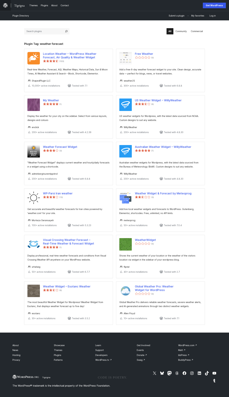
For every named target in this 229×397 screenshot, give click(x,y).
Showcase (59, 345)
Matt (182, 350)
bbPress (183, 355)
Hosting (16, 355)
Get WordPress (214, 5)
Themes (58, 350)
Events (140, 350)
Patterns (58, 360)
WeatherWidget (145, 240)
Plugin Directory (20, 15)
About (15, 345)
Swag (141, 360)
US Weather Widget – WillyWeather (158, 100)
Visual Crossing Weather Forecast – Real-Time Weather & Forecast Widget (68, 241)
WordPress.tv (103, 360)
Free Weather (144, 53)
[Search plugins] (66, 31)
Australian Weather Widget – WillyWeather (163, 146)
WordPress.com (187, 345)
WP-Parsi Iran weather (58, 193)
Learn (98, 345)
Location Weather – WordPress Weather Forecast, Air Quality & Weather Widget (69, 55)
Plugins (57, 355)
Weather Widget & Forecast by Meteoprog (163, 193)
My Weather (51, 100)
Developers (101, 355)
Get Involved (143, 345)
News (15, 350)
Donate (142, 355)
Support (99, 350)
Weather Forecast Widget (60, 146)
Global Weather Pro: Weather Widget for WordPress (154, 288)
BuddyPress (185, 360)
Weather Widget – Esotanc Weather (67, 286)
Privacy (16, 360)
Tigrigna (46, 377)
